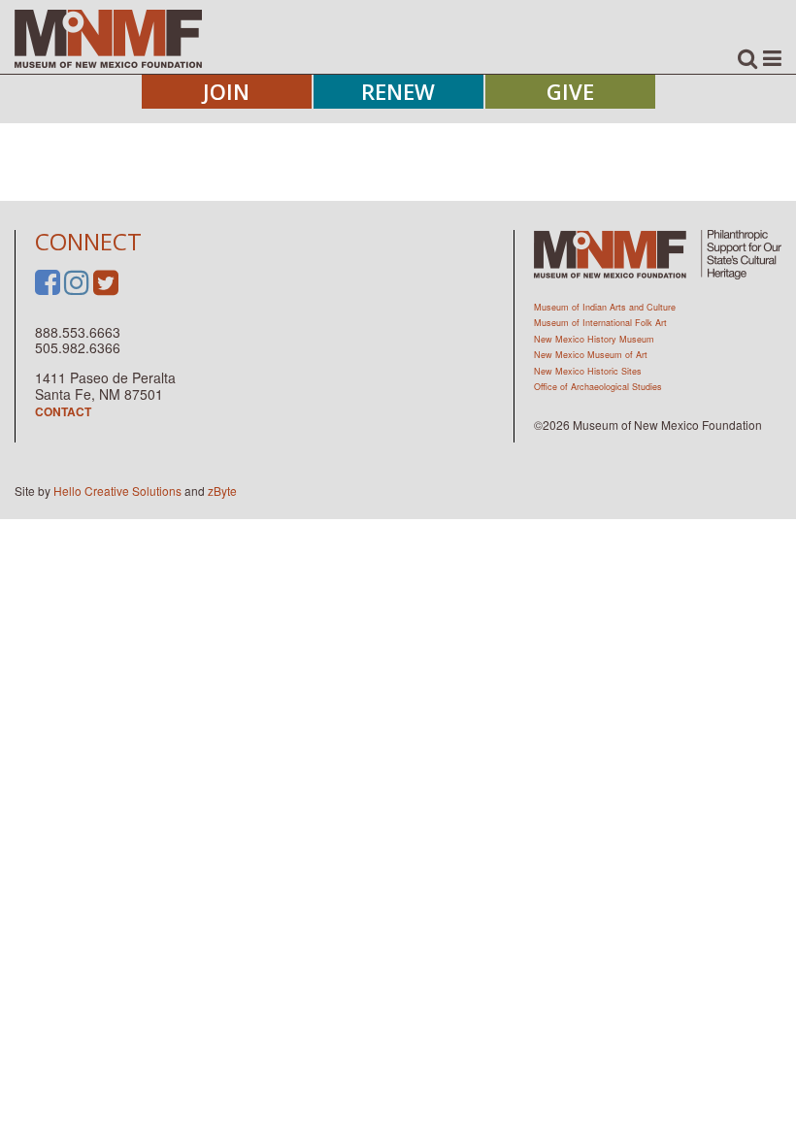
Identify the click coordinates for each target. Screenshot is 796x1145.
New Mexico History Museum (594, 339)
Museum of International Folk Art (600, 322)
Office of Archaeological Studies (598, 386)
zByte (222, 490)
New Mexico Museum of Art (590, 354)
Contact (63, 411)
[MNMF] (108, 38)
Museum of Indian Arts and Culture (605, 307)
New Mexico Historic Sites (588, 371)
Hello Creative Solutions (117, 490)
